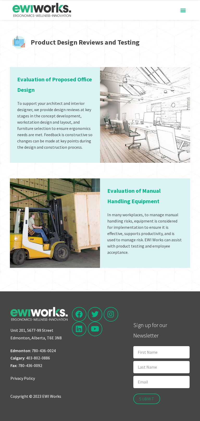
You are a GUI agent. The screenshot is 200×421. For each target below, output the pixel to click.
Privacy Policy (22, 378)
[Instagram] (111, 314)
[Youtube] (95, 329)
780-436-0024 (44, 350)
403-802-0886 (38, 357)
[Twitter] (95, 314)
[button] (183, 10)
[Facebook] (79, 314)
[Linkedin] (79, 329)
